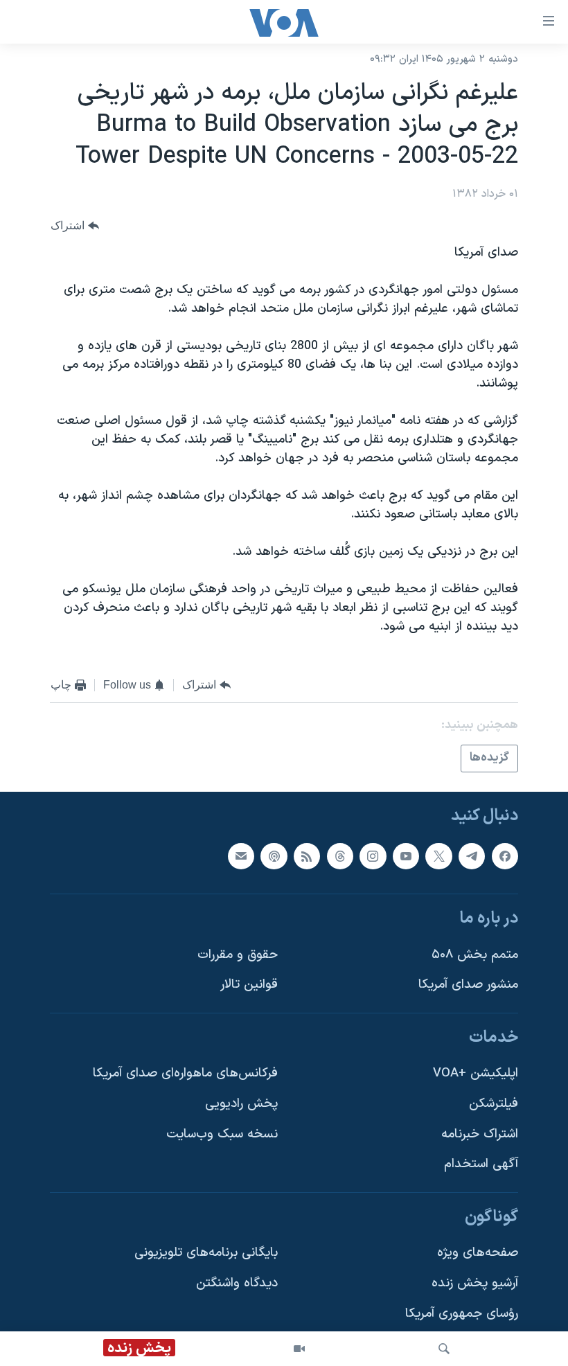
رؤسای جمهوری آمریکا (461, 1313)
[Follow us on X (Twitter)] (438, 855)
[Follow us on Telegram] (472, 855)
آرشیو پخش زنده (475, 1283)
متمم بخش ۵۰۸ (475, 954)
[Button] (75, 225)
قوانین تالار (249, 984)
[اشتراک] (241, 855)
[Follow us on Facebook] (505, 855)
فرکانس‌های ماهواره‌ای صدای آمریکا (185, 1073)
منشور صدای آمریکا (468, 984)
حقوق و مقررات (237, 954)
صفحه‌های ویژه (477, 1252)
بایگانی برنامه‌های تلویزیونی (206, 1252)
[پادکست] (273, 855)
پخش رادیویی (241, 1103)
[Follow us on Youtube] (406, 855)
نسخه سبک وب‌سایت (222, 1133)
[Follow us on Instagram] (373, 855)
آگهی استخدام (481, 1164)
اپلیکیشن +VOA (475, 1073)
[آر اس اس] (307, 855)
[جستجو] (444, 1348)
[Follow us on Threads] (340, 855)
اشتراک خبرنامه (479, 1133)
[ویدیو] (299, 1348)
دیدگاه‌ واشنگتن (237, 1283)
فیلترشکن (493, 1103)
